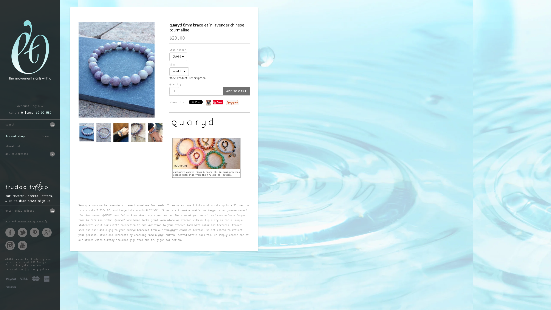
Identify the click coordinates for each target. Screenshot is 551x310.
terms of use (14, 269)
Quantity (175, 84)
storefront (12, 146)
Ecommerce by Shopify (32, 221)
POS (7, 221)
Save (219, 102)
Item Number (177, 49)
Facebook (10, 232)
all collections (16, 153)
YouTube (22, 245)
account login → (30, 106)
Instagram (10, 245)
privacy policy (38, 269)
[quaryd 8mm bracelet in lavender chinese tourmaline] (121, 70)
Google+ (47, 232)
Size (172, 64)
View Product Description (187, 78)
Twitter (22, 232)
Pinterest (34, 232)
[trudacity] (30, 14)
